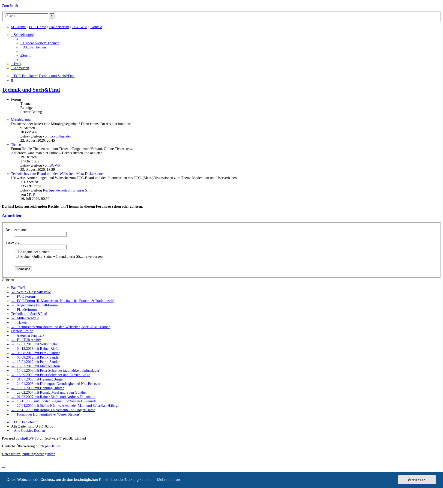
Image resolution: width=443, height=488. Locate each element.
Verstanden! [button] (417, 480)
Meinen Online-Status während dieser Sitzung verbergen (61, 256)
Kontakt (96, 27)
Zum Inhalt (10, 6)
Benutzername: (16, 230)
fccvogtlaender (60, 136)
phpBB (25, 438)
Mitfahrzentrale (22, 120)
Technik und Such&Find (31, 90)
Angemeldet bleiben (34, 252)
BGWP (54, 165)
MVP (31, 194)
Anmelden (11, 215)
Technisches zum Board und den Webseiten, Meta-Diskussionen (58, 174)
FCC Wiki (79, 27)
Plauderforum (59, 27)
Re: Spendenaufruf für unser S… (67, 190)
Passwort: (13, 242)
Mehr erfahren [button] (168, 480)
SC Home (18, 27)
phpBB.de (52, 446)
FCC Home (37, 27)
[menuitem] (39, 43)
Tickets (16, 145)
